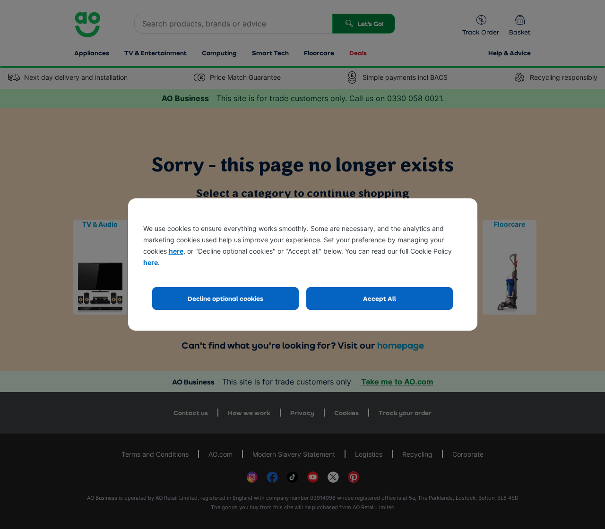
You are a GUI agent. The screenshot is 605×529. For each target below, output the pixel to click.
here (176, 251)
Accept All (379, 298)
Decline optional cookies (225, 298)
